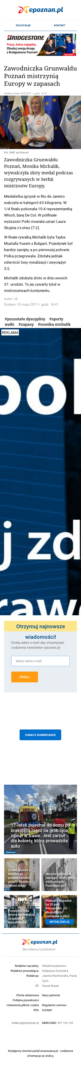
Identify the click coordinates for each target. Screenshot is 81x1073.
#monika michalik (54, 324)
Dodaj (25, 677)
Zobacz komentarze (40, 735)
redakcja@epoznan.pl (25, 1023)
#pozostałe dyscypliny (25, 319)
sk (16, 299)
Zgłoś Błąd (23, 25)
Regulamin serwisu (54, 1005)
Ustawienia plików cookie (23, 1005)
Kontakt (59, 25)
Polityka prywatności (26, 1000)
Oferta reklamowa (27, 995)
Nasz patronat (51, 995)
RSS (36, 1010)
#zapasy (26, 324)
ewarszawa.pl (49, 1051)
